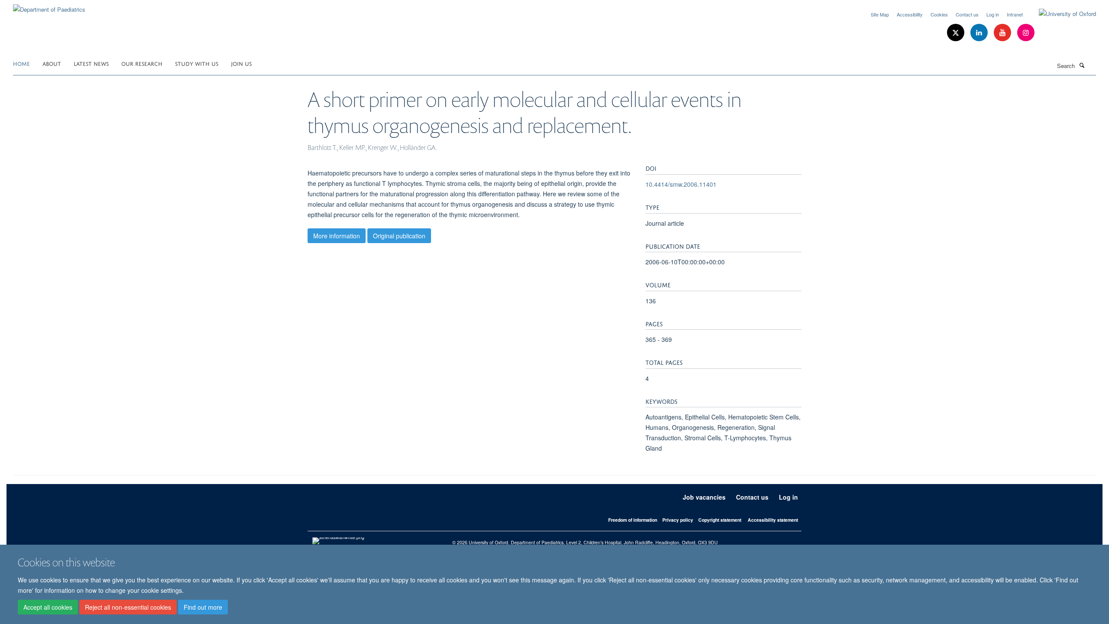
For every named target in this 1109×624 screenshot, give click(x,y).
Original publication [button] (399, 235)
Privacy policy (677, 520)
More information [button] (336, 235)
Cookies (939, 14)
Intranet (1015, 14)
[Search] (1081, 65)
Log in (992, 14)
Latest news (91, 63)
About (51, 63)
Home (21, 63)
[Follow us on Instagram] (1025, 33)
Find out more (203, 607)
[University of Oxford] (1061, 14)
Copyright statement (719, 520)
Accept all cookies (47, 607)
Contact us (967, 14)
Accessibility (910, 14)
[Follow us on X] (956, 33)
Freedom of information (632, 520)
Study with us (196, 63)
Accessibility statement (773, 520)
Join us (241, 63)
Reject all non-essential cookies (128, 607)
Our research (141, 63)
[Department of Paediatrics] (49, 6)
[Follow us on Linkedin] (979, 33)
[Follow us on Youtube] (1003, 33)
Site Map (880, 14)
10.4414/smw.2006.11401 (681, 184)
